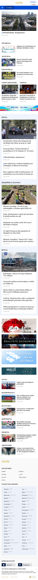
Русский (4, 477)
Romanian (27, 516)
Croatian (8, 507)
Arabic (7, 492)
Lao (24, 489)
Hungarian (9, 540)
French (8, 522)
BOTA (4, 250)
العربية (20, 474)
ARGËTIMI (6, 445)
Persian (26, 504)
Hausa (7, 531)
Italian (8, 546)
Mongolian (27, 495)
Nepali (25, 501)
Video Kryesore (10, 83)
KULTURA (6, 406)
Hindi (7, 537)
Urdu (24, 546)
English (4, 471)
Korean (8, 552)
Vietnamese (28, 549)
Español (21, 471)
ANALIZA (6, 56)
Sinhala (26, 525)
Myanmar (28, 498)
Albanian (8, 489)
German (8, 525)
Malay (27, 492)
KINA (4, 117)
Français (4, 474)
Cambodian (8, 504)
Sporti (5, 432)
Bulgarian (9, 501)
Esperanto (9, 516)
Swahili (26, 531)
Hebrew (8, 534)
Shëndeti (6, 419)
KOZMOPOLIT (8, 393)
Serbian (26, 522)
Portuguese (28, 510)
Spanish (26, 528)
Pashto (25, 513)
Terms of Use (14, 577)
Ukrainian (27, 543)
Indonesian (11, 543)
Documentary (22, 477)
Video (22, 83)
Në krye (6, 43)
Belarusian (10, 495)
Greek (8, 528)
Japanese (8, 549)
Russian (26, 519)
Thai (24, 537)
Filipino (8, 519)
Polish (25, 507)
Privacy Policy (5, 577)
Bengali (7, 498)
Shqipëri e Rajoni (10, 182)
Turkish (26, 540)
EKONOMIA (7, 69)
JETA (4, 379)
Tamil (25, 534)
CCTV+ (4, 480)
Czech (7, 510)
